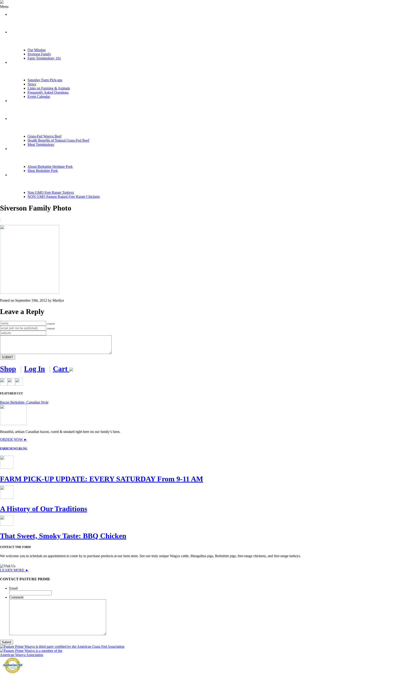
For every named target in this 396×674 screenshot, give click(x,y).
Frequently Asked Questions (48, 92)
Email (13, 588)
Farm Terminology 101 (44, 58)
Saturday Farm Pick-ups (45, 80)
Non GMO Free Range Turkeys (51, 192)
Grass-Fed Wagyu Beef (44, 136)
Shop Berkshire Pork (43, 171)
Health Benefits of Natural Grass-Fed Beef (58, 140)
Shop (8, 369)
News (32, 84)
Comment (16, 597)
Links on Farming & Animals (49, 88)
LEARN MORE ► (14, 570)
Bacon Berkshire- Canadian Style (24, 402)
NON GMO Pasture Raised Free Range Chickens (64, 197)
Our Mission (37, 50)
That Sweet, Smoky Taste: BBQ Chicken (63, 536)
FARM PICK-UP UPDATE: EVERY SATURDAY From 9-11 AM (101, 479)
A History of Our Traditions (43, 509)
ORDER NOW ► (13, 439)
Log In (34, 369)
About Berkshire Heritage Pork (50, 166)
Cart (61, 369)
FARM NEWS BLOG (13, 448)
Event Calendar (39, 96)
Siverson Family (39, 54)
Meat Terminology (41, 144)
